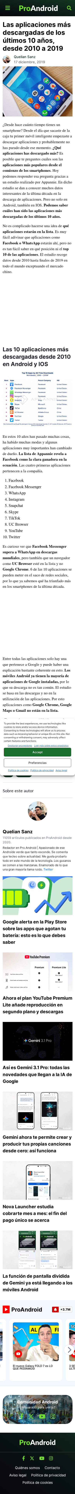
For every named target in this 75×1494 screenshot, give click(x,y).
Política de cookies (18, 770)
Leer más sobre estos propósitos (51, 745)
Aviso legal (61, 770)
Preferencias (37, 763)
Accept (37, 752)
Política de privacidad (42, 770)
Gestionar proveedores (20, 745)
